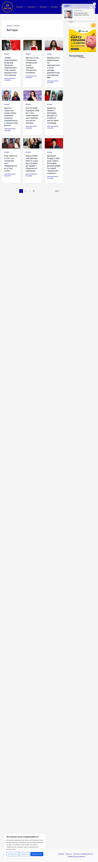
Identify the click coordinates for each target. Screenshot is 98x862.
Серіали (31, 6)
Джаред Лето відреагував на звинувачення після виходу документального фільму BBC (53, 67)
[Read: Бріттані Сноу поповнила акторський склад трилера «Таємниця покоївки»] (32, 45)
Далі (58, 191)
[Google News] (95, 7)
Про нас (69, 854)
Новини (19, 6)
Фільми (43, 6)
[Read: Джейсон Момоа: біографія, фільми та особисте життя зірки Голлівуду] (54, 95)
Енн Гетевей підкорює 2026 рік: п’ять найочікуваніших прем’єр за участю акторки (32, 115)
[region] (25, 846)
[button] (24, 6)
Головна (10, 26)
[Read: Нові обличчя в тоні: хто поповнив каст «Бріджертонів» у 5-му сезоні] (11, 143)
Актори (54, 6)
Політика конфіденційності (83, 854)
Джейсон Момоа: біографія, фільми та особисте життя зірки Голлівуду (52, 115)
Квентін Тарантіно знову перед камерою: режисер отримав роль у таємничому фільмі (11, 117)
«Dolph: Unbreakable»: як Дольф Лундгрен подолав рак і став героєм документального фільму (11, 66)
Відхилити (24, 854)
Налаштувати (12, 854)
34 (34, 191)
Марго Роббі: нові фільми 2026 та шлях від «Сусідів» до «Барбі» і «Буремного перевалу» (32, 163)
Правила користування (76, 856)
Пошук (71, 22)
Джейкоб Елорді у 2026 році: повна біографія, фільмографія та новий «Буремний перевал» (53, 164)
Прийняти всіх (37, 854)
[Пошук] (93, 25)
